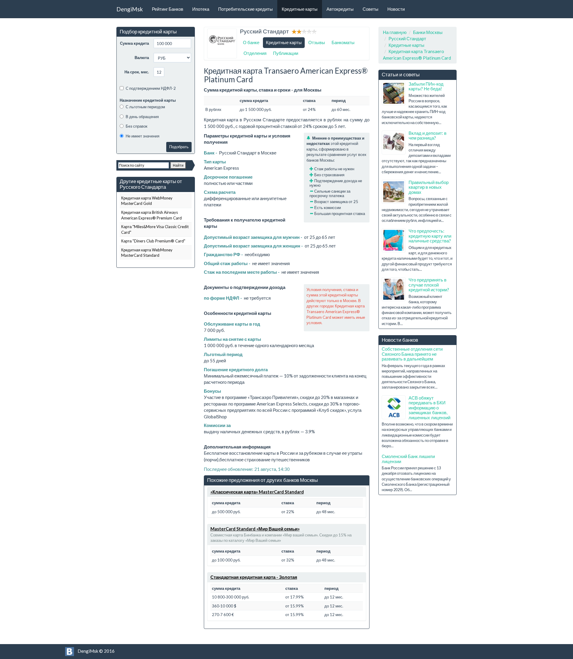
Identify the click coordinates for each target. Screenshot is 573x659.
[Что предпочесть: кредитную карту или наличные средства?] (394, 240)
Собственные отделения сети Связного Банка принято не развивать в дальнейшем (412, 353)
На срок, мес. (136, 71)
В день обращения (142, 116)
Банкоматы (343, 42)
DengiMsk (129, 9)
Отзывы (316, 42)
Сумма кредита (134, 43)
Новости (396, 9)
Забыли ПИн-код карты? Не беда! (426, 86)
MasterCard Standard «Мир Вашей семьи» (255, 528)
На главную (394, 32)
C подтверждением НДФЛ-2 (151, 88)
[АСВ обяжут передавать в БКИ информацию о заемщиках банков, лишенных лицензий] (394, 407)
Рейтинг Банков (167, 9)
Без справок (136, 126)
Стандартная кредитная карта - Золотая (253, 577)
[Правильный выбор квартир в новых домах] (394, 192)
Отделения (255, 53)
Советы (370, 9)
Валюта (142, 57)
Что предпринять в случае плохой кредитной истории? (429, 284)
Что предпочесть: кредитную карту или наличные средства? (430, 235)
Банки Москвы (428, 32)
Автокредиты (340, 9)
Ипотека (200, 9)
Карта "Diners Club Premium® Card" (153, 241)
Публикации (285, 53)
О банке (251, 42)
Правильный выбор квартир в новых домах (429, 187)
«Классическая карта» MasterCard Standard (257, 491)
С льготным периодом (145, 106)
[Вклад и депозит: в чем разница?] (394, 142)
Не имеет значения (142, 136)
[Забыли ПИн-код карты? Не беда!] (394, 93)
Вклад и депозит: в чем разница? (427, 135)
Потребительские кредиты (245, 9)
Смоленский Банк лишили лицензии (408, 459)
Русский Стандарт (407, 38)
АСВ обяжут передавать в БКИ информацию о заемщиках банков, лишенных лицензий (429, 407)
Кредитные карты (300, 9)
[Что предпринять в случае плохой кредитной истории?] (394, 289)
